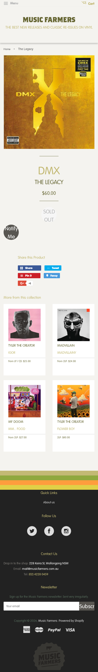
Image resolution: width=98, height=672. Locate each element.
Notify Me (11, 232)
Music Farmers (47, 620)
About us (49, 502)
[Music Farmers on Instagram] (66, 531)
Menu (13, 3)
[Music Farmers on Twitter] (32, 531)
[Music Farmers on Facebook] (49, 531)
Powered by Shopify (71, 620)
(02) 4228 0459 (38, 574)
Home (7, 49)
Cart (90, 3)
